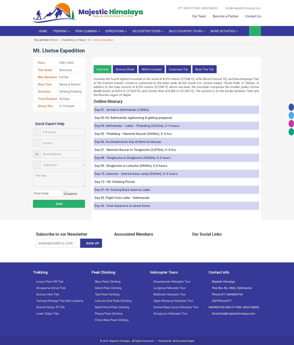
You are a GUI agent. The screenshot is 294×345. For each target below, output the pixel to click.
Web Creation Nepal (183, 341)
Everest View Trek (47, 294)
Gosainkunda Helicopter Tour (171, 281)
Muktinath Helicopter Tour (169, 294)
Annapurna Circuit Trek (51, 288)
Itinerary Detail (125, 69)
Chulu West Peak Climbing (112, 320)
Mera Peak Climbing (108, 281)
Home (43, 31)
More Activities (223, 31)
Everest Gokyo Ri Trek (50, 307)
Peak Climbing (86, 31)
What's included (152, 69)
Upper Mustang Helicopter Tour (173, 301)
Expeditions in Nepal (74, 40)
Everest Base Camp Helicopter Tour (176, 307)
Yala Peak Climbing (107, 294)
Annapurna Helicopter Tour (170, 313)
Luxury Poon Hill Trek (49, 281)
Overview (102, 69)
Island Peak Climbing (108, 288)
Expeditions (115, 31)
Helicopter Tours (146, 31)
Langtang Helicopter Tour (169, 288)
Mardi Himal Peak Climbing (112, 307)
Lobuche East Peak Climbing (113, 301)
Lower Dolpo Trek (47, 313)
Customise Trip (178, 69)
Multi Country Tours (186, 31)
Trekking (60, 31)
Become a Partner (225, 16)
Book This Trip (204, 69)
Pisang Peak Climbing (109, 313)
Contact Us (253, 16)
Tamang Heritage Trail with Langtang (59, 301)
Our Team (199, 16)
